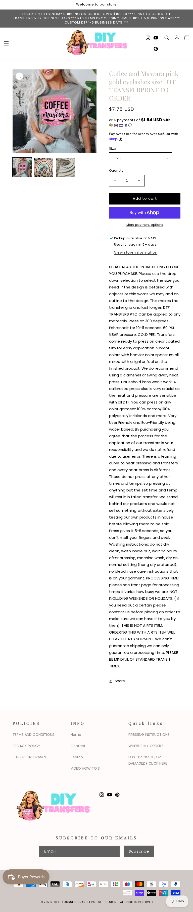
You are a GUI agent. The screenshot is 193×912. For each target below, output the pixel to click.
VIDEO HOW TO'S (85, 768)
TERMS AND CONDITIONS (33, 734)
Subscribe (139, 851)
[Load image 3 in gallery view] (65, 167)
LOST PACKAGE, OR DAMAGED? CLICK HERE (147, 760)
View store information (135, 252)
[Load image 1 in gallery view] (22, 167)
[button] (6, 43)
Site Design (107, 902)
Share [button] (120, 680)
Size (112, 148)
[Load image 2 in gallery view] (43, 167)
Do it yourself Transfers (74, 902)
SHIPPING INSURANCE (30, 757)
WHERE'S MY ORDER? (145, 745)
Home (76, 734)
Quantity (116, 170)
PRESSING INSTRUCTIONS (149, 734)
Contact (78, 745)
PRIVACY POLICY (26, 745)
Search (77, 757)
